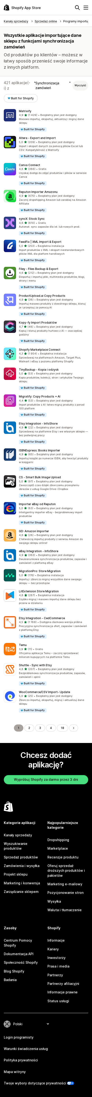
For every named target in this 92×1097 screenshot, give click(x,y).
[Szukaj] (77, 7)
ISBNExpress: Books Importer (39, 450)
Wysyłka (54, 901)
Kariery (53, 949)
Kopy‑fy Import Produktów (38, 322)
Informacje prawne (62, 992)
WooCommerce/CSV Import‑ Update (44, 692)
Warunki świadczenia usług (26, 1049)
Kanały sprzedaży (18, 835)
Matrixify (25, 111)
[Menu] (86, 7)
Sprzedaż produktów (21, 857)
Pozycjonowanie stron (65, 893)
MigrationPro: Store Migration (40, 571)
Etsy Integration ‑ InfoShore (38, 423)
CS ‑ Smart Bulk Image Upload (40, 477)
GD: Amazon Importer (34, 531)
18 (62, 728)
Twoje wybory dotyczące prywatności (35, 1083)
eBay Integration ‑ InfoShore (38, 551)
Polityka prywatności (21, 1060)
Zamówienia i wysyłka (21, 866)
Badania (10, 980)
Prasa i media (58, 966)
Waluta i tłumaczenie (64, 910)
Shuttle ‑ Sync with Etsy (35, 665)
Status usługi (58, 1001)
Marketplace (57, 848)
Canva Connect (29, 165)
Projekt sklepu (16, 874)
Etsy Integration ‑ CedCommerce (42, 618)
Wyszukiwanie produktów (15, 846)
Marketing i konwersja (22, 883)
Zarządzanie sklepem (21, 892)
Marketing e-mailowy (64, 884)
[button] (46, 120)
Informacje (56, 940)
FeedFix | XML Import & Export (40, 242)
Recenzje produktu (63, 857)
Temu (23, 645)
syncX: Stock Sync (32, 218)
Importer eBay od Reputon (37, 504)
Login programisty (18, 1037)
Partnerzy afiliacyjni (63, 984)
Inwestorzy (56, 958)
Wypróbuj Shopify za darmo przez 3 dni (46, 779)
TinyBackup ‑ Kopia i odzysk (39, 369)
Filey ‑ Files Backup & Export (38, 269)
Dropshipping (58, 840)
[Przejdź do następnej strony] (73, 728)
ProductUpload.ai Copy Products (42, 295)
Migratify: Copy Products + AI (39, 396)
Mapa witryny (15, 1072)
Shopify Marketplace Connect (39, 349)
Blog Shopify (14, 971)
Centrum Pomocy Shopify (18, 942)
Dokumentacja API (18, 954)
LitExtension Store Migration (39, 591)
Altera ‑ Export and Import (37, 138)
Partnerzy (55, 975)
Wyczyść (80, 85)
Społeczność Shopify (21, 962)
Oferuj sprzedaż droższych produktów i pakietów (66, 870)
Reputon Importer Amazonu (38, 192)
